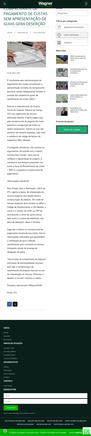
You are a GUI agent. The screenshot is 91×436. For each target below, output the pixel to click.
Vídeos (6, 367)
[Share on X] (15, 304)
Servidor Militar (10, 351)
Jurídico (68, 42)
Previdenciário (9, 355)
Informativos (22, 32)
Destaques (8, 370)
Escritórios (8, 339)
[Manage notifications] (5, 431)
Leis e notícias (71, 35)
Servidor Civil (9, 348)
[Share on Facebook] (9, 304)
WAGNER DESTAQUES (74, 27)
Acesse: (75, 432)
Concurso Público (10, 358)
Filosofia (7, 336)
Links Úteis (8, 386)
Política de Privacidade (58, 432)
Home (9, 32)
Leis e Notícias (39, 32)
